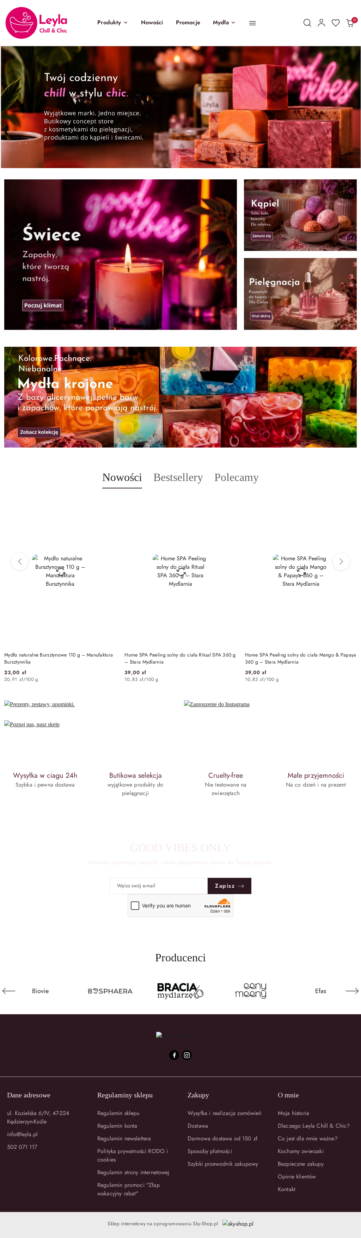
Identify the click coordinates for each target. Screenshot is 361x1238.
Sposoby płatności (210, 1151)
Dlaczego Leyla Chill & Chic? (314, 1126)
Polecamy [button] (236, 477)
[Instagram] (187, 1055)
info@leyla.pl (22, 1134)
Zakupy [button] (198, 1095)
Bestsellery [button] (178, 477)
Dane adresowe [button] (28, 1095)
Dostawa (198, 1126)
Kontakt (286, 1189)
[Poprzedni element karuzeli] (9, 991)
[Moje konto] (321, 22)
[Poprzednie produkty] (19, 561)
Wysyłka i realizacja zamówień (225, 1113)
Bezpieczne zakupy (301, 1164)
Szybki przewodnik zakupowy (223, 1164)
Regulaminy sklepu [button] (125, 1095)
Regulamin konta (117, 1126)
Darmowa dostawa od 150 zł (222, 1138)
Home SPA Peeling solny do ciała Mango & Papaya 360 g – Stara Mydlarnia (300, 658)
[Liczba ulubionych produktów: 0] (336, 22)
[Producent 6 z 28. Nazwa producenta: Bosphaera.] (40, 991)
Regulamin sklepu (118, 1113)
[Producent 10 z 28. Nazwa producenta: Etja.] (321, 991)
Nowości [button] (122, 477)
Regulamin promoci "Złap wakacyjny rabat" (128, 1189)
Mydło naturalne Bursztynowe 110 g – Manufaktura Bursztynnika (58, 658)
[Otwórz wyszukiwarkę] (307, 22)
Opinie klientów (297, 1176)
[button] (112, 23)
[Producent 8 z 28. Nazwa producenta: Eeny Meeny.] (181, 991)
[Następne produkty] (341, 561)
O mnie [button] (288, 1095)
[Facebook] (174, 1055)
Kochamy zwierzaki (301, 1151)
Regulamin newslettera (124, 1138)
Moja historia (293, 1113)
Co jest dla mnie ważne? (308, 1138)
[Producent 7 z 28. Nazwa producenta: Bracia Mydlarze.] (110, 991)
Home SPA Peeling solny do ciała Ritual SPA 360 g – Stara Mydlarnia (179, 658)
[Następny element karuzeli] (352, 991)
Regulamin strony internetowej (133, 1172)
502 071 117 (22, 1147)
